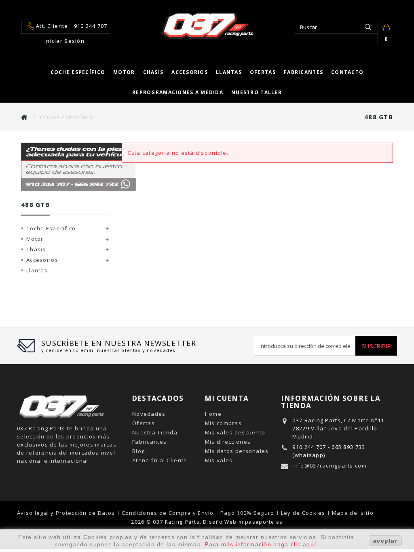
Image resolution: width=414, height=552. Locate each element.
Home (213, 413)
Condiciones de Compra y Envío (168, 512)
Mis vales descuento (235, 432)
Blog (138, 451)
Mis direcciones (228, 441)
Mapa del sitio (353, 512)
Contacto (347, 72)
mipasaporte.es (261, 521)
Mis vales (219, 460)
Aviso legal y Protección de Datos (67, 512)
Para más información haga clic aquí (260, 544)
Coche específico (78, 72)
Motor (124, 72)
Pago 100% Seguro (248, 512)
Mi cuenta (227, 398)
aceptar (385, 540)
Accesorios (189, 72)
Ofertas (263, 72)
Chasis (153, 72)
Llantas (229, 72)
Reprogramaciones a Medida (177, 92)
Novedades (149, 413)
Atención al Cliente (159, 460)
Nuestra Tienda (154, 432)
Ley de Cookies (304, 512)
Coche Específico (51, 228)
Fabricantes (303, 72)
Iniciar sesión (64, 40)
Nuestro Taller (256, 92)
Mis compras (223, 423)
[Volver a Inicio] (24, 117)
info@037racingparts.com (329, 465)
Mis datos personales (237, 451)
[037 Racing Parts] (207, 25)
